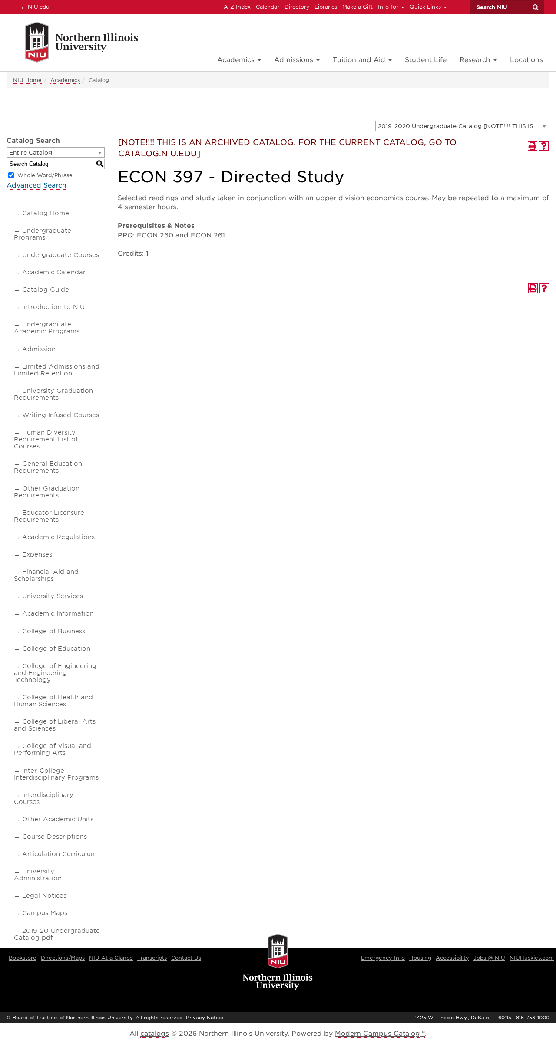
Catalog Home (45, 213)
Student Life (426, 60)
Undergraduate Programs (42, 234)
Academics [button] (237, 60)
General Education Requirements (48, 467)
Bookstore (22, 958)
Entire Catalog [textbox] (30, 152)
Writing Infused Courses (60, 415)
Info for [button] (389, 6)
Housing (420, 958)
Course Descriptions (54, 836)
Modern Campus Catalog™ (380, 1033)
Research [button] (476, 60)
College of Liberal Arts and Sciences (55, 725)
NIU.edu (34, 6)
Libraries (325, 6)
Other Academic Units (57, 819)
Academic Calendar (54, 272)
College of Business (53, 631)
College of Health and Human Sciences (53, 701)
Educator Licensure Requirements (49, 516)
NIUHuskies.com (532, 958)
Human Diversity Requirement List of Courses (46, 439)
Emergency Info (383, 958)
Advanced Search (36, 185)
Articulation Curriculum (59, 853)
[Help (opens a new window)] (544, 146)
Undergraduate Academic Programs (46, 328)
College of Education (56, 648)
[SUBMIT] (535, 7)
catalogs (154, 1033)
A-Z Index (237, 6)
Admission (39, 349)
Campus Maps (44, 912)
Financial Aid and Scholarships (46, 575)
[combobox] (462, 126)
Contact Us (186, 958)
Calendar (267, 6)
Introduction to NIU (53, 306)
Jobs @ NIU (489, 958)
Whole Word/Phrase (45, 175)
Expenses (37, 554)
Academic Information (58, 613)
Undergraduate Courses (60, 254)
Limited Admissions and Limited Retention (56, 370)
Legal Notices (44, 895)
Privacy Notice (204, 1017)
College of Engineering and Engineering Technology (55, 672)
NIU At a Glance (111, 958)
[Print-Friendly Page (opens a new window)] (532, 146)
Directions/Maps (63, 958)
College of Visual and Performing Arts (52, 749)
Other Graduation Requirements (46, 492)
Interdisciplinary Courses (43, 798)
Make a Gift (357, 6)
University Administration (38, 875)
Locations (526, 60)
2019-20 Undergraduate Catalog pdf (57, 934)
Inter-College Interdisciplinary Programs (56, 774)
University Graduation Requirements (53, 394)
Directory (297, 6)
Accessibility (452, 958)
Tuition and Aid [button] (360, 60)
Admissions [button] (294, 60)
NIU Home (27, 80)
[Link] (72, 43)
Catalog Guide (45, 289)
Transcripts (152, 958)
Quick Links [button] (426, 6)
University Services (52, 596)
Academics (65, 80)
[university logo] (277, 962)
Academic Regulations (58, 537)
